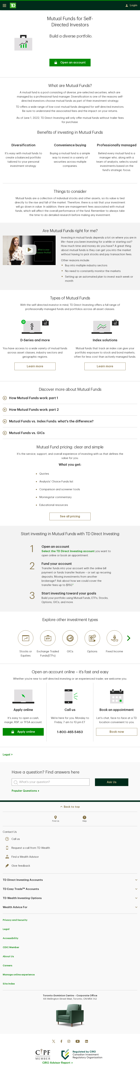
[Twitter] (53, 1041)
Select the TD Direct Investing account (68, 551)
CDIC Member (11, 947)
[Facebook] (61, 1041)
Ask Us (111, 782)
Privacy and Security (15, 920)
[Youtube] (78, 1041)
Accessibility (10, 938)
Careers (7, 965)
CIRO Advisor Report (56, 1062)
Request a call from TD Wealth (30, 848)
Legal (6, 929)
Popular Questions (25, 790)
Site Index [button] (9, 983)
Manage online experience (19, 974)
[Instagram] (68, 1041)
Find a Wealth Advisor (25, 857)
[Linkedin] (86, 1041)
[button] (70, 62)
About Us (8, 956)
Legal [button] (6, 754)
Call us (15, 839)
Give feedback (20, 865)
